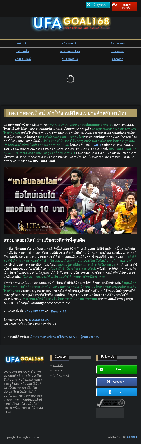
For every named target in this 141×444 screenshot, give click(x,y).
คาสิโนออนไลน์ (70, 51)
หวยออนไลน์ (23, 59)
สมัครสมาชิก (70, 43)
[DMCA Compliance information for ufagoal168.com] (110, 406)
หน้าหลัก (22, 43)
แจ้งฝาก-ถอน (117, 43)
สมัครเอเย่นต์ (70, 59)
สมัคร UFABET (34, 311)
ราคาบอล (117, 51)
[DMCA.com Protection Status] (110, 416)
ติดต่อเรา (117, 59)
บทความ (58, 370)
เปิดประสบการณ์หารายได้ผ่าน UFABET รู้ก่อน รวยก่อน (64, 336)
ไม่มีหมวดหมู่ (61, 375)
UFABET (95, 145)
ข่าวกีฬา (58, 365)
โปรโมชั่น (22, 51)
